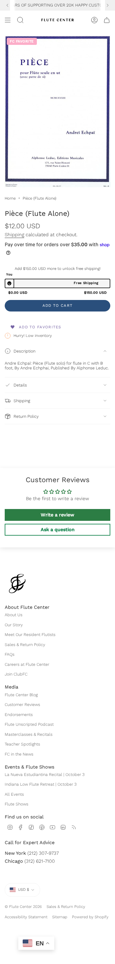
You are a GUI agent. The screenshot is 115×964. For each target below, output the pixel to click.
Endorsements (19, 714)
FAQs (9, 654)
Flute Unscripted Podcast (29, 724)
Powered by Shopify (90, 917)
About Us (13, 614)
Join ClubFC (16, 674)
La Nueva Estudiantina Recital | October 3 (45, 774)
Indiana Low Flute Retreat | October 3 (41, 784)
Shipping (14, 234)
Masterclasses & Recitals (28, 734)
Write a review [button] (57, 515)
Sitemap (59, 917)
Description (24, 351)
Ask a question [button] (58, 529)
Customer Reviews (22, 704)
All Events (14, 794)
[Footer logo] (17, 583)
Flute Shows (16, 804)
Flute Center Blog (21, 694)
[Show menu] (8, 20)
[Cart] (107, 20)
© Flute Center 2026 (23, 906)
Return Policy (26, 416)
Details (20, 385)
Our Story (14, 624)
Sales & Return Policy (25, 644)
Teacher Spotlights (22, 744)
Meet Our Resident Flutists (30, 634)
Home (10, 198)
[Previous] (7, 5)
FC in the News (19, 754)
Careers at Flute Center (27, 664)
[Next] (107, 5)
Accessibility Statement (26, 917)
